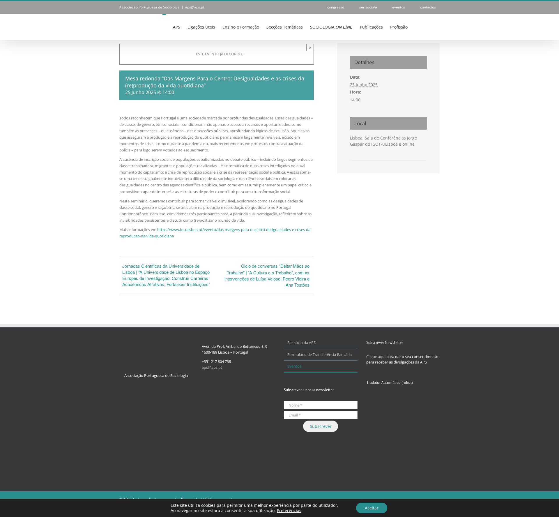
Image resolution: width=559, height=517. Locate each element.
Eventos (294, 366)
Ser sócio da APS (301, 342)
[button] (430, 26)
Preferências (289, 510)
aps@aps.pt (194, 7)
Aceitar (371, 508)
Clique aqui (375, 356)
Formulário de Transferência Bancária (319, 354)
